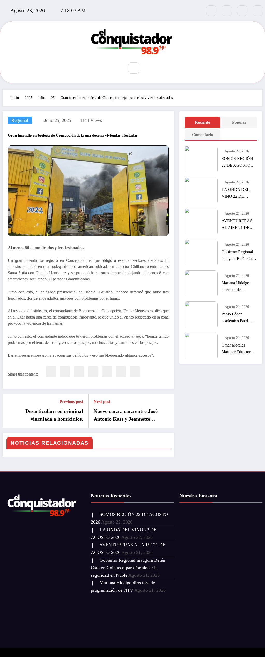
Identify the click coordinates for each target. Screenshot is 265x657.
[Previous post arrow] (10, 411)
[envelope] (93, 371)
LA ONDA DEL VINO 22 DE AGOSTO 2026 (235, 193)
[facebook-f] (211, 10)
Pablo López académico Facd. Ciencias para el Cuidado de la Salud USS (238, 318)
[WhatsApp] (121, 371)
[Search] (133, 68)
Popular (239, 122)
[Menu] (116, 68)
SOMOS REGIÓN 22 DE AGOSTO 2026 (237, 162)
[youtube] (258, 10)
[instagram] (242, 10)
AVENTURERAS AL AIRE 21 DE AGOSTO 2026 (237, 224)
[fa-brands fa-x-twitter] (227, 10)
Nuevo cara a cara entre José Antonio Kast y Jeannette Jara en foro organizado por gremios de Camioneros (126, 415)
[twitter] (65, 371)
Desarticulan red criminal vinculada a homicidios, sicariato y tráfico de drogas (52, 415)
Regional (19, 120)
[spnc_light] (149, 68)
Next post (102, 401)
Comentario (202, 134)
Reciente (202, 122)
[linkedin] (79, 371)
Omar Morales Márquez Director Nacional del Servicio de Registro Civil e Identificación (239, 349)
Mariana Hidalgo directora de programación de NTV (235, 287)
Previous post (71, 401)
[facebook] (51, 371)
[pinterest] (107, 371)
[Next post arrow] (167, 411)
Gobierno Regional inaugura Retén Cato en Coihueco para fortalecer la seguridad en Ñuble (238, 256)
